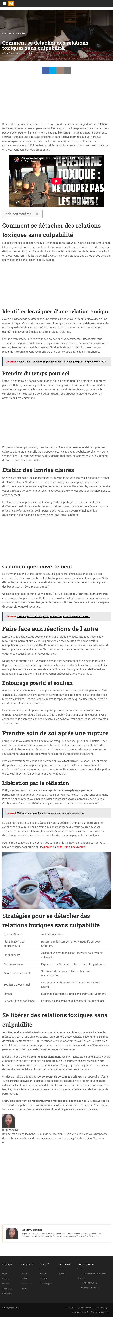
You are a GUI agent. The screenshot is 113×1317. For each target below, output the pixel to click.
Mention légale (102, 1307)
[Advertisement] (56, 100)
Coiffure (43, 1278)
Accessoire (7, 1288)
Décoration (26, 1283)
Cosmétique (45, 1283)
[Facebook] (45, 70)
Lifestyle (25, 1273)
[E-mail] (4, 1151)
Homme (6, 1283)
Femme (5, 1278)
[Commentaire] (60, 70)
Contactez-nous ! (80, 1312)
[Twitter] (52, 70)
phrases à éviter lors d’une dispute (64, 846)
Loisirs (24, 1288)
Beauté (43, 1273)
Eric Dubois (8, 33)
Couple (24, 1278)
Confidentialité (85, 1307)
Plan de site (70, 1307)
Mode (4, 1273)
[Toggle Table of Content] (36, 213)
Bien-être (21, 33)
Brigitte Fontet (8, 53)
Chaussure (7, 1293)
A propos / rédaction (100, 1312)
